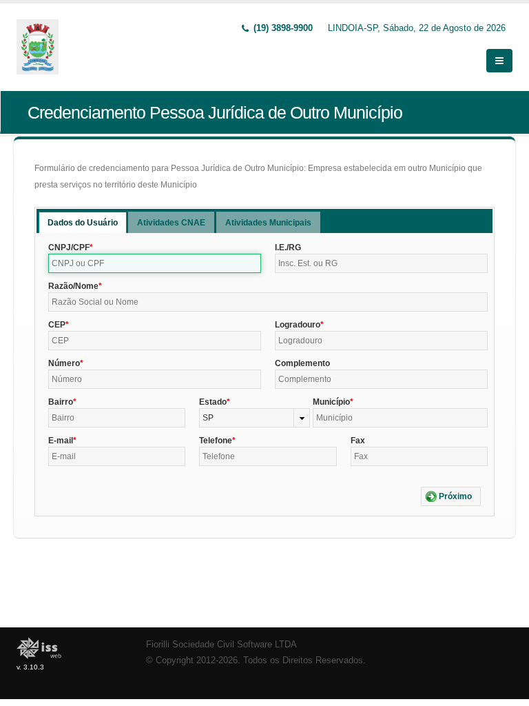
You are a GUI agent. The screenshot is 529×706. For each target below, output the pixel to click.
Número (64, 363)
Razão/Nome (73, 286)
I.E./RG (288, 247)
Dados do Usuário (83, 223)
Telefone (215, 440)
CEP (56, 325)
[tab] (83, 222)
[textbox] (154, 263)
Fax (358, 440)
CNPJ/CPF (69, 247)
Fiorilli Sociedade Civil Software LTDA (221, 644)
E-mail (60, 440)
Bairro (60, 402)
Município (331, 402)
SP (208, 418)
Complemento (302, 363)
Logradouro (297, 325)
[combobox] (254, 417)
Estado (213, 402)
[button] (451, 496)
